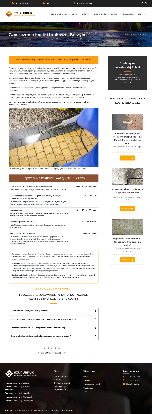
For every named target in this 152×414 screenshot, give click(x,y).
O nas (74, 14)
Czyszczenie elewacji (62, 383)
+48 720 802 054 (21, 3)
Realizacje (127, 14)
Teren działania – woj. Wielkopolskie (19, 397)
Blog (85, 392)
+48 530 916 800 (52, 3)
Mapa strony (52, 410)
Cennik (114, 14)
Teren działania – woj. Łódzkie (17, 383)
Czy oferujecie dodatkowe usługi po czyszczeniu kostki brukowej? (41, 336)
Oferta (85, 14)
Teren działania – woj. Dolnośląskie (19, 401)
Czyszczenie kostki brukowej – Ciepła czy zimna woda (127, 191)
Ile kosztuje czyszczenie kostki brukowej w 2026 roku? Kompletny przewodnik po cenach (127, 138)
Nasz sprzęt (99, 14)
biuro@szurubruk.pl (84, 3)
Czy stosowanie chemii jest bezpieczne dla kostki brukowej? (38, 328)
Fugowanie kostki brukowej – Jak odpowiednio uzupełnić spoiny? (127, 241)
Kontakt (142, 14)
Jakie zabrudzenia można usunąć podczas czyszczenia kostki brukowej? (43, 319)
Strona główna (59, 14)
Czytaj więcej (127, 158)
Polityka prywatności (91, 384)
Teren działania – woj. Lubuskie (17, 393)
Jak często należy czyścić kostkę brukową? (30, 311)
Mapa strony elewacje (65, 410)
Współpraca (88, 388)
